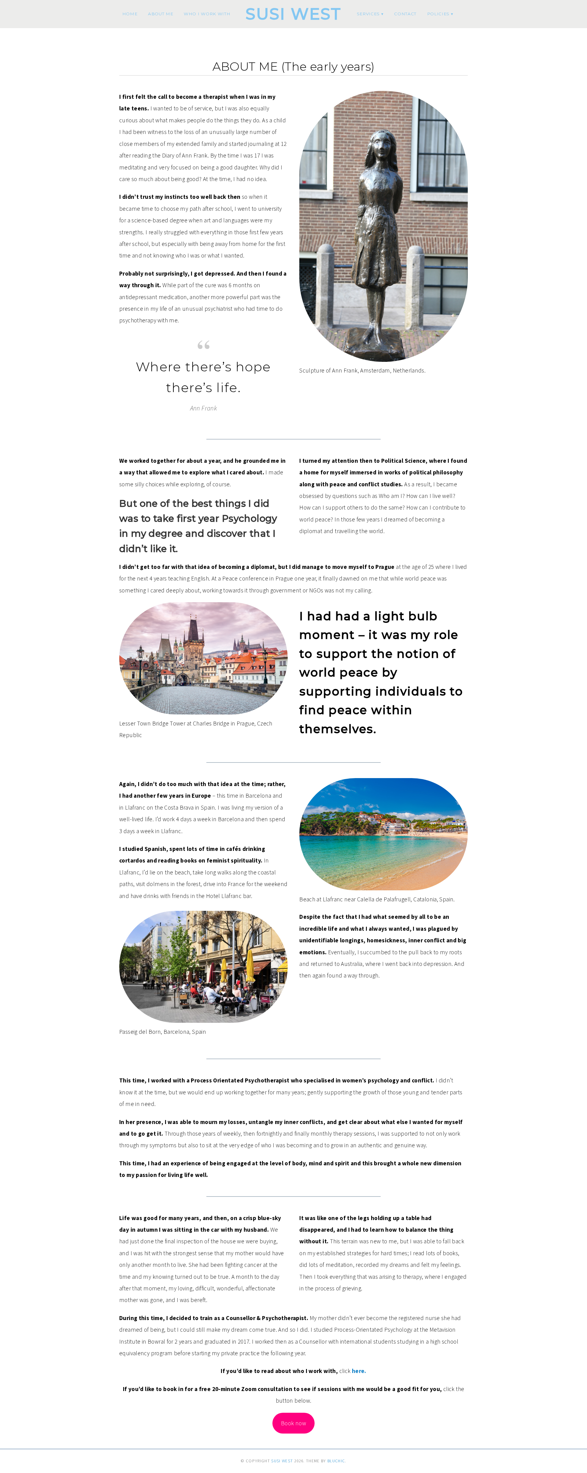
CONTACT (405, 13)
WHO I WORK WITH (207, 13)
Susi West (293, 14)
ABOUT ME (160, 13)
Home (130, 13)
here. (359, 1371)
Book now (293, 1423)
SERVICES (368, 13)
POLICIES (438, 13)
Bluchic (336, 1461)
